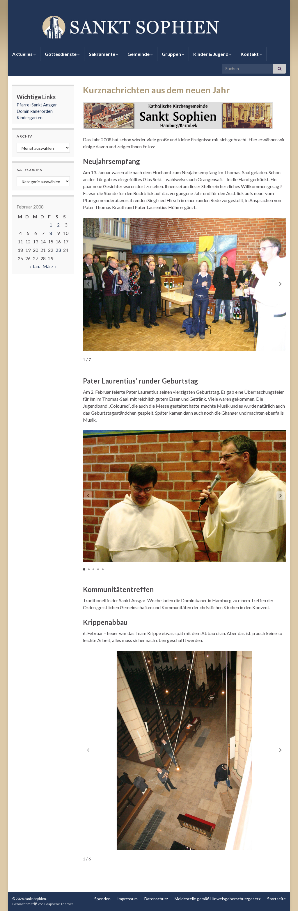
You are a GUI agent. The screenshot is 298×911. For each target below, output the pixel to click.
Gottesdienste (61, 54)
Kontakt (250, 54)
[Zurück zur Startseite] (149, 26)
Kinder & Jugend (211, 54)
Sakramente (102, 54)
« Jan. (34, 266)
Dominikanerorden (35, 111)
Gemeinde (138, 54)
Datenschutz (156, 898)
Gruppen (172, 54)
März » (49, 266)
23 (58, 250)
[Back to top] (285, 898)
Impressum (127, 898)
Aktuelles (22, 54)
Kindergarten (29, 117)
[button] (280, 284)
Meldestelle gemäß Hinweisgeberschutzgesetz (217, 898)
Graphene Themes (59, 904)
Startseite (276, 898)
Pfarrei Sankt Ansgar (37, 104)
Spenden (102, 898)
